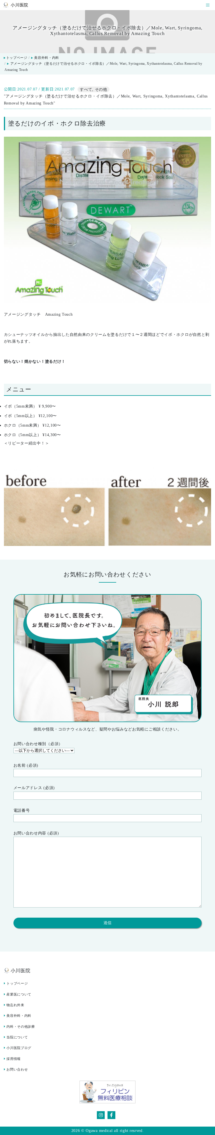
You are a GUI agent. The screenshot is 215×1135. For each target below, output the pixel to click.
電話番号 (21, 810)
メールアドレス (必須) (34, 788)
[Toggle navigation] (207, 5)
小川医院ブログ (18, 1048)
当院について (17, 1037)
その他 (101, 89)
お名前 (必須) (25, 765)
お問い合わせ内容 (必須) (36, 833)
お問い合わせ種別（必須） (38, 744)
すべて (86, 89)
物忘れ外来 (15, 1005)
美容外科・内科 (46, 58)
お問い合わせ (17, 1069)
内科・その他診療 (20, 1027)
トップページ (15, 58)
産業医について (18, 994)
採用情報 (13, 1059)
